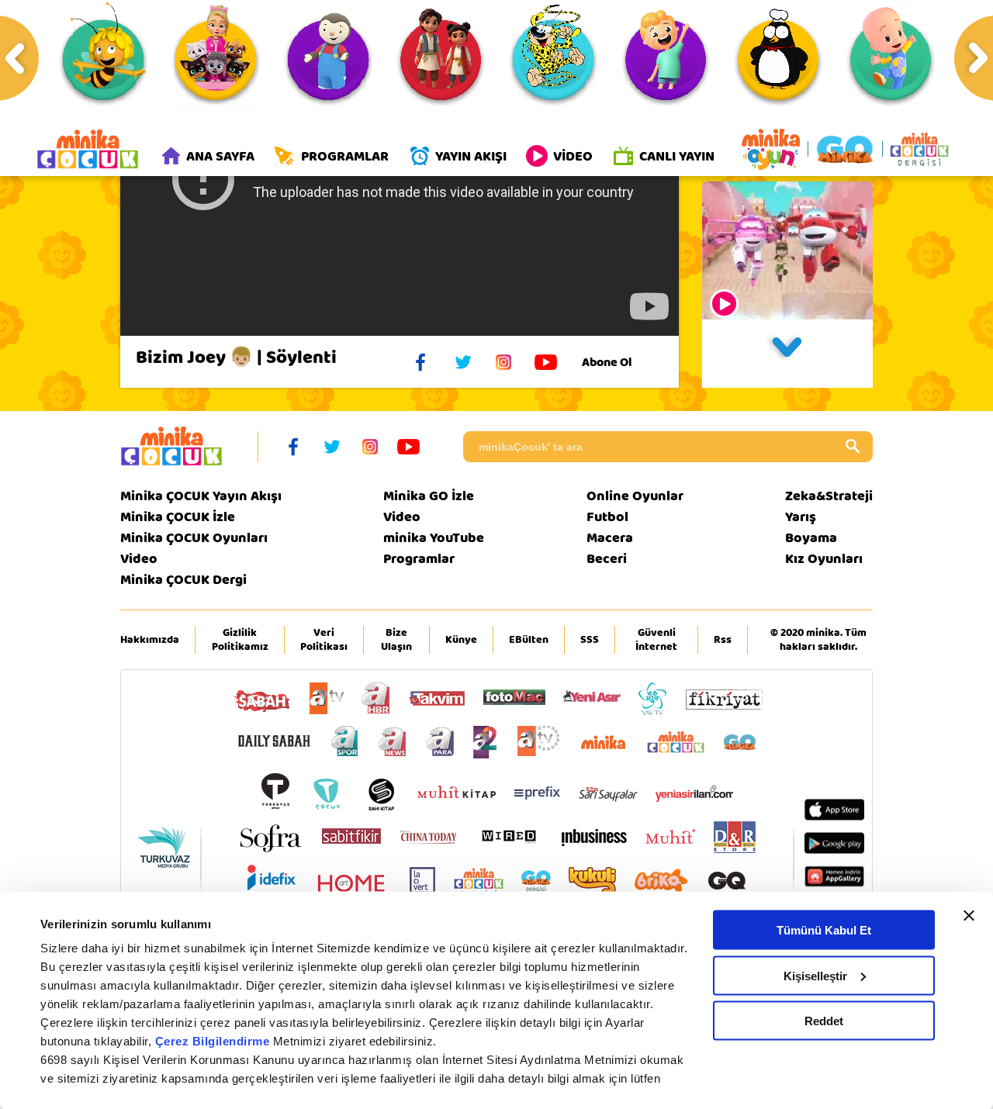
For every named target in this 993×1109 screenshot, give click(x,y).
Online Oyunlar (634, 495)
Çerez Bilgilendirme (214, 1041)
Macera (609, 537)
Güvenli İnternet (656, 640)
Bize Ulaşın (396, 640)
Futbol (607, 516)
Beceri (606, 558)
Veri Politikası (324, 640)
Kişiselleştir (815, 975)
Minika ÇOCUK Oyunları (194, 537)
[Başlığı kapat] (969, 915)
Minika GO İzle (428, 495)
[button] (787, 354)
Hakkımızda (149, 640)
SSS (589, 640)
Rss (723, 640)
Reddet (823, 1021)
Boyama (811, 537)
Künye (461, 640)
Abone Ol (606, 362)
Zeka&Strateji (829, 495)
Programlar (419, 558)
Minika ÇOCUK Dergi (183, 579)
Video (138, 558)
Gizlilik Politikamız (240, 640)
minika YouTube (433, 537)
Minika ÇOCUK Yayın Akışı (201, 495)
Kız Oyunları (824, 558)
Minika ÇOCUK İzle (177, 516)
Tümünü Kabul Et (824, 930)
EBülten (528, 640)
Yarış (800, 516)
